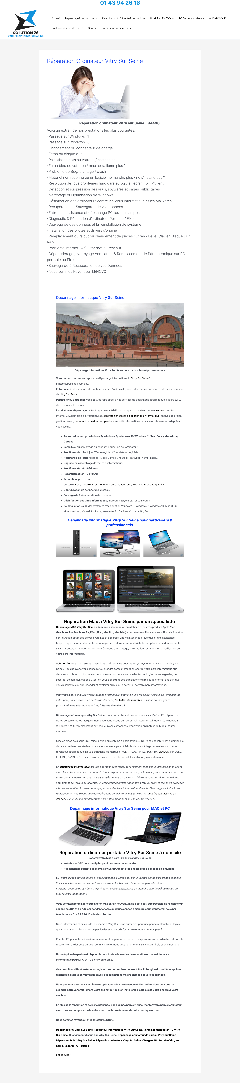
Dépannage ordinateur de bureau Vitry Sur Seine (147, 1035)
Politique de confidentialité (67, 28)
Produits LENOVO (160, 18)
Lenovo (103, 484)
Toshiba (137, 484)
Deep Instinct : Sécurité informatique (123, 18)
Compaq (114, 484)
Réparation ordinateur (115, 28)
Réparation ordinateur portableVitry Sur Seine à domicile (120, 852)
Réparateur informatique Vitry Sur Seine (118, 1029)
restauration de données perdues (94, 421)
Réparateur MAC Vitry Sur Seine (75, 1040)
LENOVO (164, 751)
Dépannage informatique (79, 18)
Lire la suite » (63, 1055)
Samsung (125, 484)
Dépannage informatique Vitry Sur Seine (90, 297)
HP (89, 484)
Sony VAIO (157, 484)
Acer (77, 484)
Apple (146, 484)
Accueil (56, 18)
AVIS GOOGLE (217, 18)
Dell (84, 484)
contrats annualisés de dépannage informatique (131, 415)
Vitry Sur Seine (139, 378)
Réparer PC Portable (76, 1045)
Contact (93, 28)
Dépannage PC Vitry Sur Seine (74, 1029)
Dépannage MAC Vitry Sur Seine (75, 627)
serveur (160, 410)
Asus (95, 484)
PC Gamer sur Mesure (191, 18)
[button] (95, 18)
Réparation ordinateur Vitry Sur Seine (118, 1040)
